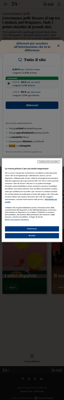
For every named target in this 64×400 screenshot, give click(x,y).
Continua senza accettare (49, 162)
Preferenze (32, 229)
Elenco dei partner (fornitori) (17, 220)
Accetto (32, 235)
